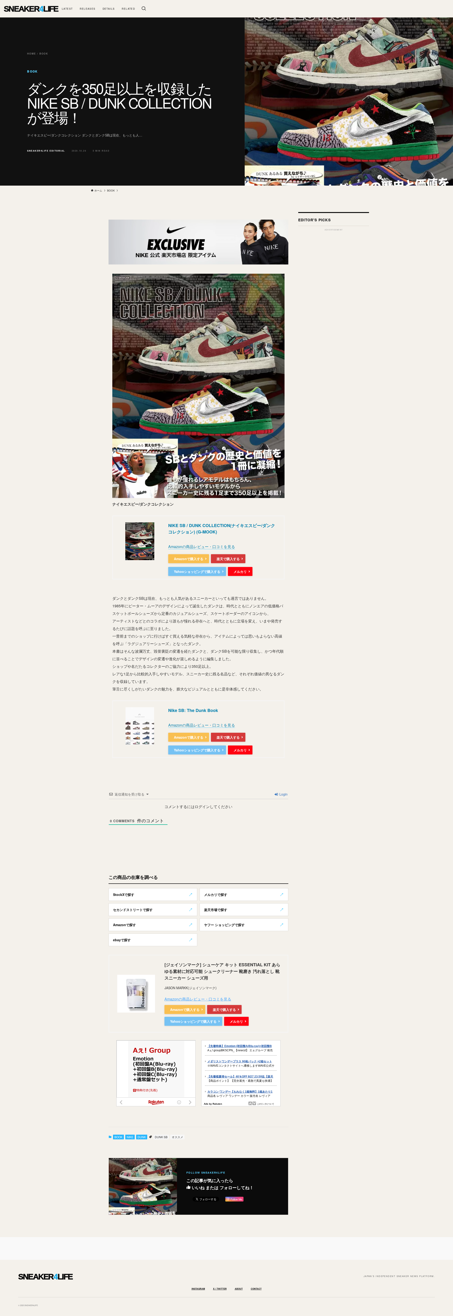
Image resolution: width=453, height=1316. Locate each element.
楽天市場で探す (215, 909)
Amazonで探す (124, 924)
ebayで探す (122, 939)
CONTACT (256, 1288)
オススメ (177, 1137)
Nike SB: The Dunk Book (193, 710)
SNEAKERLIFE (31, 9)
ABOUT (239, 1288)
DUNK (142, 1137)
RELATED (128, 8)
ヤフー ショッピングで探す (224, 924)
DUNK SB (161, 1137)
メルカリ (240, 571)
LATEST (67, 8)
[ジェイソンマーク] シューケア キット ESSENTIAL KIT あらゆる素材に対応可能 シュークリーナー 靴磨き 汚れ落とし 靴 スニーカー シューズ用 (222, 971)
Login (283, 794)
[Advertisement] (333, 304)
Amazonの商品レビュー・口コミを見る (201, 546)
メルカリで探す (215, 894)
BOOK (118, 1137)
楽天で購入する (228, 558)
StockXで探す (123, 894)
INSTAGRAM (198, 1288)
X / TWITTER (220, 1288)
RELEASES (87, 8)
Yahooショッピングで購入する (197, 571)
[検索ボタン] (143, 8)
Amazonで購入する (188, 558)
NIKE (130, 1137)
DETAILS (109, 8)
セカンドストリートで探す (133, 909)
